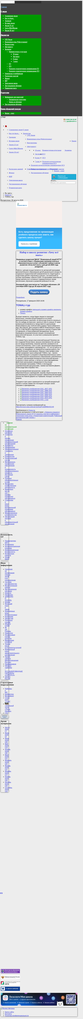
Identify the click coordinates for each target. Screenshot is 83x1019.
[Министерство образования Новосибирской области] (10, 973)
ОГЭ (10, 66)
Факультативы (9, 44)
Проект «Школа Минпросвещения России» (11, 659)
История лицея (10, 23)
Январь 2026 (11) (8, 767)
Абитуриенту (9, 47)
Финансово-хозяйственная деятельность (10, 485)
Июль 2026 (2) (7, 734)
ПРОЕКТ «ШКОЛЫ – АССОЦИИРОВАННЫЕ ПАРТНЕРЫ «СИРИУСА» (14, 670)
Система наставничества (11, 583)
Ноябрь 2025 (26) (8, 778)
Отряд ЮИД (7, 558)
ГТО (6, 713)
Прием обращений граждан (11, 108)
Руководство (9, 456)
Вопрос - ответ (9, 113)
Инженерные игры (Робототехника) (16, 42)
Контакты (8, 1014)
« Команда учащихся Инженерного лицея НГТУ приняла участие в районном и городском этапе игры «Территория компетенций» (38, 414)
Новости (32, 410)
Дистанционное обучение (13, 85)
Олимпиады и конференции (14, 73)
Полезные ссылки (9, 621)
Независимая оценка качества (10, 636)
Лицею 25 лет (9, 25)
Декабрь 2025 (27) (8, 773)
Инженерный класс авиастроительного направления (12, 652)
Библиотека (9, 694)
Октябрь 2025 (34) (8, 784)
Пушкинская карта (11, 88)
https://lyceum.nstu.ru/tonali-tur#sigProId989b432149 (35, 407)
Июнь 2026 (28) (7, 740)
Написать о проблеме (29, 244)
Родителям (5, 92)
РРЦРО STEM (8, 625)
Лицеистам (5, 35)
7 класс (15, 61)
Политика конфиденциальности (17, 1015)
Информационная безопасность (12, 551)
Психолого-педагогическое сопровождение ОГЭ (24, 71)
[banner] (70, 122)
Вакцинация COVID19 (9, 641)
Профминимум (10, 664)
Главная (4, 6)
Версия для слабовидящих (63, 177)
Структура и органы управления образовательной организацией (11, 439)
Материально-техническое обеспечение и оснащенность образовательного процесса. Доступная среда (12, 469)
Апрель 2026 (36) (7, 751)
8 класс (15, 59)
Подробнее (20, 297)
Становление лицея (11, 16)
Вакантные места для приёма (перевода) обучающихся (10, 493)
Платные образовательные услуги (11, 480)
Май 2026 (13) (7, 745)
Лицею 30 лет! (9, 30)
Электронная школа (11, 83)
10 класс (16, 54)
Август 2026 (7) (7, 729)
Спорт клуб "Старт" (8, 699)
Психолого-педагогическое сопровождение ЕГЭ (24, 68)
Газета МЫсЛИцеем (11, 28)
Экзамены (8, 49)
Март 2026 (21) (7, 756)
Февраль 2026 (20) (8, 762)
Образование (10, 447)
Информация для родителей (14, 97)
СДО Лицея (8, 39)
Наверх (19, 419)
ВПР (6, 81)
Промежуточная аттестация (18, 51)
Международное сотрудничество (11, 514)
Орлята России (7, 678)
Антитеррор (9, 544)
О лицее (4, 11)
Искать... (54, 180)
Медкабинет (9, 696)
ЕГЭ (10, 64)
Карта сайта (9, 1012)
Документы (9, 445)
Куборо (7, 602)
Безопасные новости (9, 554)
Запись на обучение (15, 102)
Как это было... (9, 18)
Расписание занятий (11, 76)
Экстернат (16, 56)
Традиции (8, 21)
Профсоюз (9, 595)
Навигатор (9, 633)
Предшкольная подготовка (17, 99)
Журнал (7, 78)
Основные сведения (9, 432)
